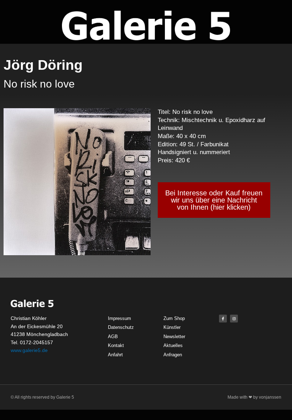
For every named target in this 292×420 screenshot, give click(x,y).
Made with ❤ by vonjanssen (254, 397)
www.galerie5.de (29, 350)
